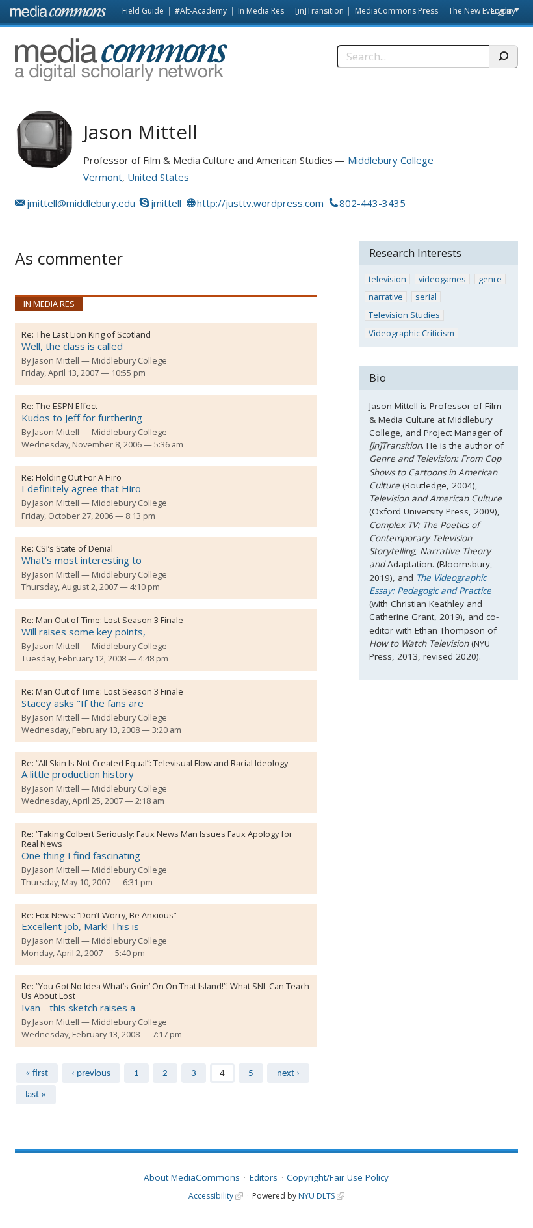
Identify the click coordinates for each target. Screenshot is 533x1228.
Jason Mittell (55, 360)
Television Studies (404, 315)
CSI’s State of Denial (74, 548)
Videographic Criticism (411, 333)
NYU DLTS (316, 1195)
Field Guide (143, 10)
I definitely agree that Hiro (81, 488)
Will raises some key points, (83, 631)
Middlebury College (391, 160)
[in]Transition (319, 10)
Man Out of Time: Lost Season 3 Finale (109, 620)
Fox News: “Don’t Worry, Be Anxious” (106, 915)
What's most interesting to (81, 560)
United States (158, 176)
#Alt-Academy (201, 10)
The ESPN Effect (67, 406)
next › (288, 1073)
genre (490, 279)
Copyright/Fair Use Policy (338, 1177)
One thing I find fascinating (80, 855)
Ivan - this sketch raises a (78, 1007)
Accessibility (210, 1195)
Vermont (102, 176)
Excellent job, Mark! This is (80, 926)
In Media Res (261, 10)
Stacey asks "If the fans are (82, 703)
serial (426, 296)
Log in (502, 10)
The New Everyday (481, 10)
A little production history (77, 774)
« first (36, 1073)
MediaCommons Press (396, 10)
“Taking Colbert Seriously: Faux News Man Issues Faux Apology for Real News (156, 838)
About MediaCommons (192, 1177)
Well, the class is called (72, 346)
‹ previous (91, 1073)
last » (35, 1095)
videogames (442, 279)
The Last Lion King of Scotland (93, 334)
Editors (264, 1177)
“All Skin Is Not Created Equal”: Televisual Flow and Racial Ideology (162, 763)
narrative (386, 296)
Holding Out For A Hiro (79, 477)
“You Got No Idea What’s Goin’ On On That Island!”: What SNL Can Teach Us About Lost (165, 991)
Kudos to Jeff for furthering (81, 417)
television (387, 279)
